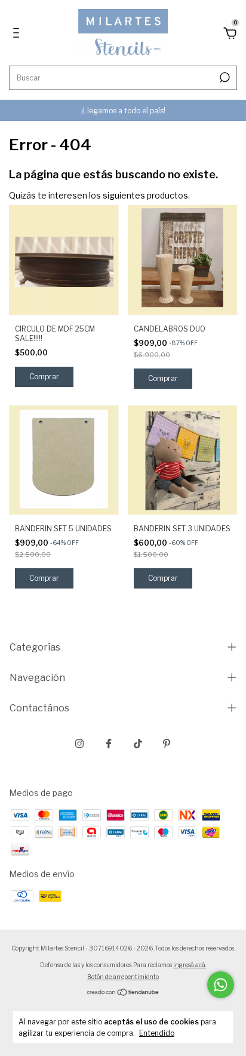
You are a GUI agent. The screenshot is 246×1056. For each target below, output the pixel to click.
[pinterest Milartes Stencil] (166, 743)
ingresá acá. (189, 964)
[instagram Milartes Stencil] (79, 743)
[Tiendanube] (123, 993)
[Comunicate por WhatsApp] (220, 984)
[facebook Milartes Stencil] (108, 743)
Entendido (156, 1033)
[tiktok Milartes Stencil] (138, 743)
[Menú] (18, 34)
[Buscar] (223, 77)
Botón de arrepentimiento (123, 976)
